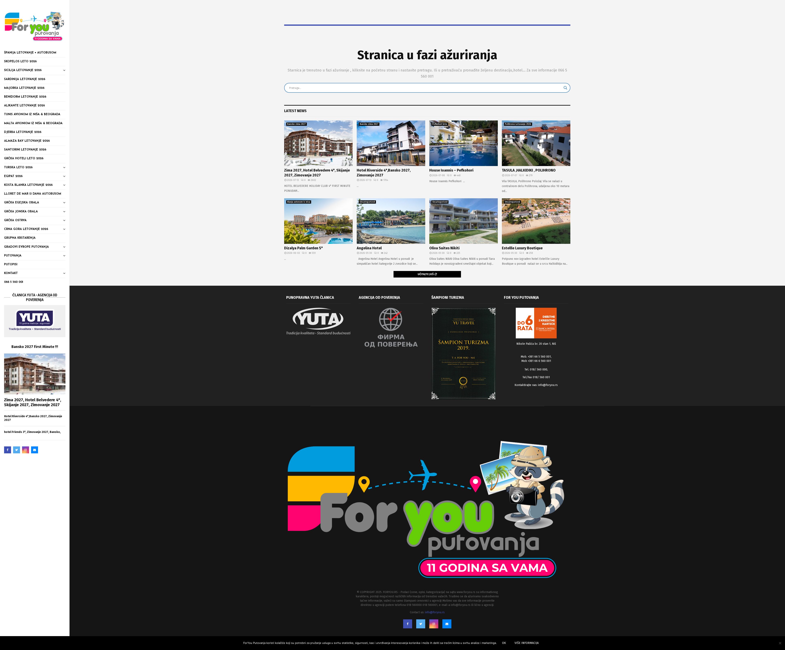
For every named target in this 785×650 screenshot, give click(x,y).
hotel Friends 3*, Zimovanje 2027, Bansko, (32, 432)
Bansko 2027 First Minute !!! (34, 347)
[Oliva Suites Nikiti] (463, 221)
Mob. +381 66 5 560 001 (536, 356)
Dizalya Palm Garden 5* (303, 248)
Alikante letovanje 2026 (24, 105)
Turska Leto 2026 (18, 167)
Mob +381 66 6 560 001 (536, 361)
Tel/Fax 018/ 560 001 (536, 377)
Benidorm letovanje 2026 (25, 96)
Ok (504, 643)
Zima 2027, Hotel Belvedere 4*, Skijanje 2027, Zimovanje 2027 (32, 402)
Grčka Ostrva (15, 220)
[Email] (34, 449)
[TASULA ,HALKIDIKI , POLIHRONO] (536, 143)
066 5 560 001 (13, 282)
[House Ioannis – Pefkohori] (463, 143)
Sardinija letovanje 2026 (24, 79)
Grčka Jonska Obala (21, 211)
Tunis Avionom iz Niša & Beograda (32, 114)
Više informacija (527, 643)
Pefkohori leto (439, 124)
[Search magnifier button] (565, 88)
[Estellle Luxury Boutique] (536, 221)
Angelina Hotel (369, 248)
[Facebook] (7, 449)
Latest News (295, 111)
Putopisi (10, 264)
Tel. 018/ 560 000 (536, 369)
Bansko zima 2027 (296, 124)
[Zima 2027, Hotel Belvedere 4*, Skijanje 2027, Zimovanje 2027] (34, 373)
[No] (780, 643)
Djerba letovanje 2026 (22, 132)
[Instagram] (25, 449)
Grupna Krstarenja (20, 238)
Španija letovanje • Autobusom (30, 52)
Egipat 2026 (13, 176)
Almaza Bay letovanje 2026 (27, 141)
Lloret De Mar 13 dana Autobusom (32, 193)
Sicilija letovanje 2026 (22, 70)
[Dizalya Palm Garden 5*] (318, 221)
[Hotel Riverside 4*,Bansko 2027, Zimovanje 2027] (391, 143)
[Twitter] (16, 449)
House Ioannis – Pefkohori (451, 170)
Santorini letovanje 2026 (25, 149)
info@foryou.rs (548, 385)
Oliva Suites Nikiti (444, 248)
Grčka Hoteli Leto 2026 (23, 158)
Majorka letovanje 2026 (24, 88)
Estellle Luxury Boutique (522, 248)
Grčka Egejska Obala (21, 202)
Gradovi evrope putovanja (26, 247)
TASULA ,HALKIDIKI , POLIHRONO (529, 170)
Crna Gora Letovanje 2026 (26, 229)
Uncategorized (367, 202)
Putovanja (12, 255)
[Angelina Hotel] (391, 221)
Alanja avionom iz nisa (298, 202)
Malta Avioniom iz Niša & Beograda (33, 123)
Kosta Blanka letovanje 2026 (28, 185)
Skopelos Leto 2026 (20, 61)
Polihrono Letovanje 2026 (518, 124)
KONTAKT (11, 273)
